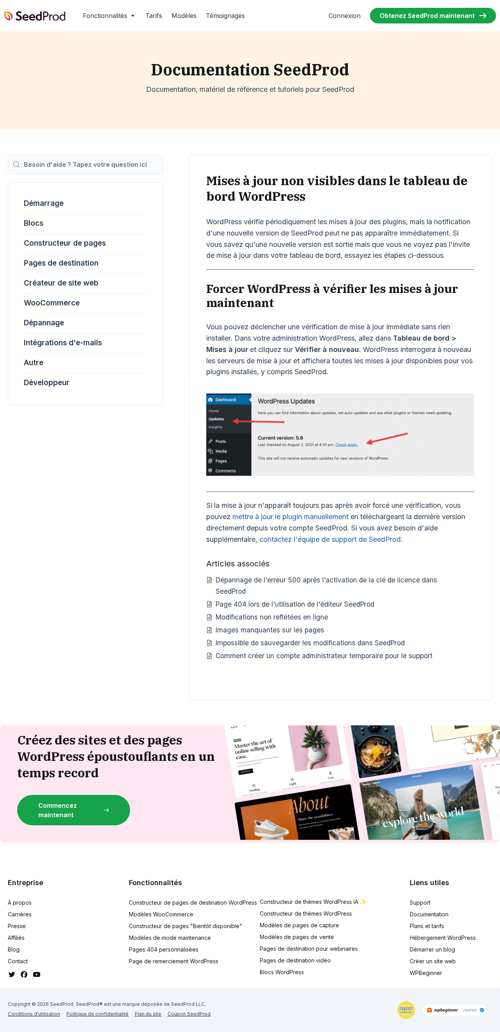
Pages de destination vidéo (295, 960)
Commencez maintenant (57, 810)
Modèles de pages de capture (299, 925)
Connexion (345, 16)
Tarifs (153, 16)
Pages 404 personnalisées (163, 949)
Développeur (47, 382)
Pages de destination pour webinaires (309, 948)
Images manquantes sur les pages (270, 630)
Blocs (33, 223)
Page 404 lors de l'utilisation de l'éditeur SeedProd (295, 604)
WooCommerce (52, 302)
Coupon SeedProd (189, 1014)
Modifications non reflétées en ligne (272, 617)
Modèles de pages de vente (297, 937)
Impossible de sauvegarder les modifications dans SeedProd (310, 643)
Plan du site (148, 1014)
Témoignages (225, 16)
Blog (14, 949)
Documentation (429, 914)
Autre (33, 362)
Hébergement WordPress (443, 937)
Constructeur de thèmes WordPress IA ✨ (313, 901)
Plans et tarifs (427, 926)
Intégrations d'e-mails (63, 342)
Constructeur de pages (65, 243)
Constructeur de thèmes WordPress (306, 913)
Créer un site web (433, 961)
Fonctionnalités (105, 16)
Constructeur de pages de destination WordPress (193, 902)
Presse (17, 926)
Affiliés (16, 937)
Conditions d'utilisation (34, 1014)
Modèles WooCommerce (161, 914)
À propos (20, 902)
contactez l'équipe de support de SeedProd (330, 539)
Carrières (20, 914)
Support (420, 902)
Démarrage (44, 203)
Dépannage (44, 322)
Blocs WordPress (282, 972)
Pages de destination (61, 263)
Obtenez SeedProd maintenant (427, 16)
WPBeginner (426, 973)
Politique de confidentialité (97, 1014)
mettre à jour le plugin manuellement (290, 516)
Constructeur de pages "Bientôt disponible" (185, 926)
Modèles (183, 16)
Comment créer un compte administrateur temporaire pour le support (324, 656)
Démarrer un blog (432, 949)
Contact (18, 961)
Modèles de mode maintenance (170, 937)
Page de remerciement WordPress (173, 961)
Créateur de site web (61, 283)
